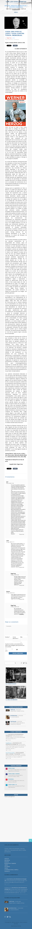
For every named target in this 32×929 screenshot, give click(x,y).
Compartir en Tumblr (15, 45)
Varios (6, 868)
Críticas (6, 858)
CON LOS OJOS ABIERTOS (16, 2)
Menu (16, 12)
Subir (30, 840)
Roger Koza (13, 573)
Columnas (7, 866)
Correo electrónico (15, 637)
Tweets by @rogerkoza (9, 796)
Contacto (7, 871)
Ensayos (6, 861)
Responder (21, 534)
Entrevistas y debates (10, 863)
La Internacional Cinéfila (11, 869)
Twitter (24, 663)
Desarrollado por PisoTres (16, 926)
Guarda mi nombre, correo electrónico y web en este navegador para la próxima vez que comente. (14, 645)
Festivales (7, 860)
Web (21, 637)
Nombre (7, 637)
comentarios (16, 39)
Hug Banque (8, 743)
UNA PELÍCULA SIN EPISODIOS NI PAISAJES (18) (14, 743)
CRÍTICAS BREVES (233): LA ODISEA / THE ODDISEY (15, 753)
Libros (13, 38)
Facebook (21, 663)
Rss (26, 663)
